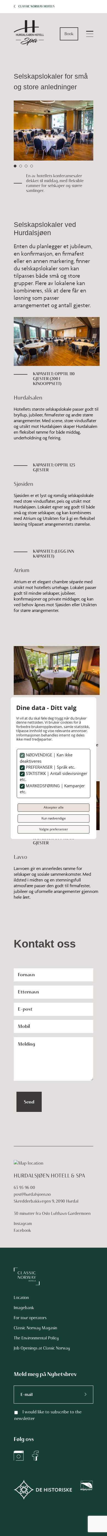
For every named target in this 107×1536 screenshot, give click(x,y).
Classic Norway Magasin (35, 1327)
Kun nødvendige (53, 818)
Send (29, 1102)
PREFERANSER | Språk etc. (50, 767)
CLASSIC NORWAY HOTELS (36, 6)
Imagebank (24, 1307)
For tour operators (30, 1317)
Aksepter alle (54, 807)
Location (21, 1297)
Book (69, 33)
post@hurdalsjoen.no (32, 1194)
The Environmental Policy (36, 1338)
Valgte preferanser (53, 829)
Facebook (22, 1230)
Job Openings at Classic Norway (42, 1348)
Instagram (23, 1223)
